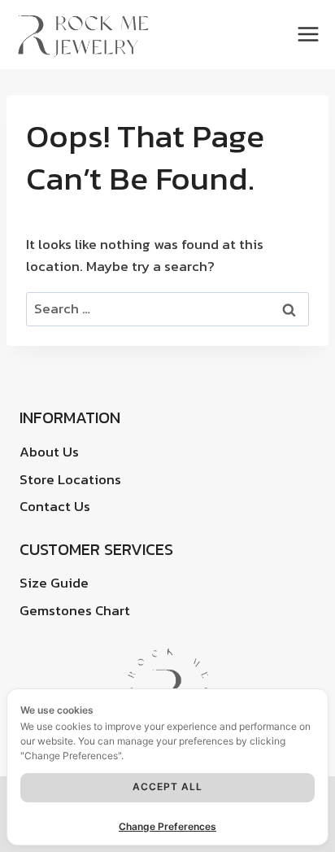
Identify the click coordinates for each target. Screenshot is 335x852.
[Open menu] (310, 34)
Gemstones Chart (75, 610)
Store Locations (70, 479)
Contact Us (55, 506)
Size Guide (54, 582)
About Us (49, 451)
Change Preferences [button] (167, 826)
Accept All (167, 786)
